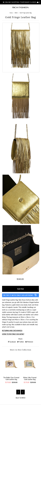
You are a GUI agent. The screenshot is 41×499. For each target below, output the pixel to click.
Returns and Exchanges (12, 330)
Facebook (12, 342)
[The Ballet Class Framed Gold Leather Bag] (11, 364)
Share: (20, 339)
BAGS (16, 12)
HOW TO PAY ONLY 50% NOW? (13, 334)
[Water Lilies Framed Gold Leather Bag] (30, 364)
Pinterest (30, 342)
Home (11, 12)
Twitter (21, 342)
